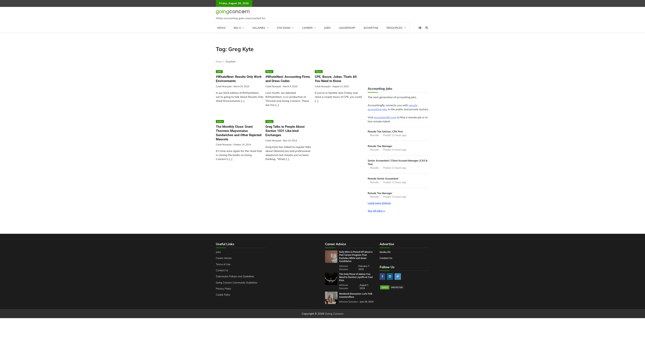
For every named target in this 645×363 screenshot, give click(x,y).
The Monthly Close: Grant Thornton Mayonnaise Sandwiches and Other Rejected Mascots (239, 133)
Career (307, 27)
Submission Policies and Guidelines (235, 276)
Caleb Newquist (223, 86)
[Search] (426, 27)
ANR (219, 71)
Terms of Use (223, 264)
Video (220, 121)
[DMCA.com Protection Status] (392, 289)
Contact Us (222, 270)
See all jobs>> (376, 210)
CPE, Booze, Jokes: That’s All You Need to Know (336, 79)
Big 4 (237, 27)
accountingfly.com (385, 117)
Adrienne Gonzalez (348, 301)
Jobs (327, 27)
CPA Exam (283, 27)
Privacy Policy (223, 288)
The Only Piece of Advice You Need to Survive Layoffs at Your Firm (356, 277)
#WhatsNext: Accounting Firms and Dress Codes (287, 79)
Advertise (370, 27)
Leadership (347, 27)
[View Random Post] (419, 27)
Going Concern (334, 313)
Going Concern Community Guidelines (236, 282)
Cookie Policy (223, 294)
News (221, 27)
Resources (394, 27)
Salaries (258, 27)
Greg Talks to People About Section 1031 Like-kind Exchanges (285, 131)
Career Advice (224, 258)
